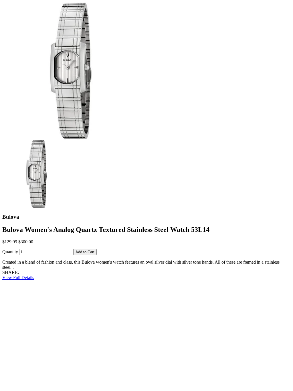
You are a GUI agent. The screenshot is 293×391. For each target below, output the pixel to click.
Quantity (10, 251)
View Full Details (18, 277)
